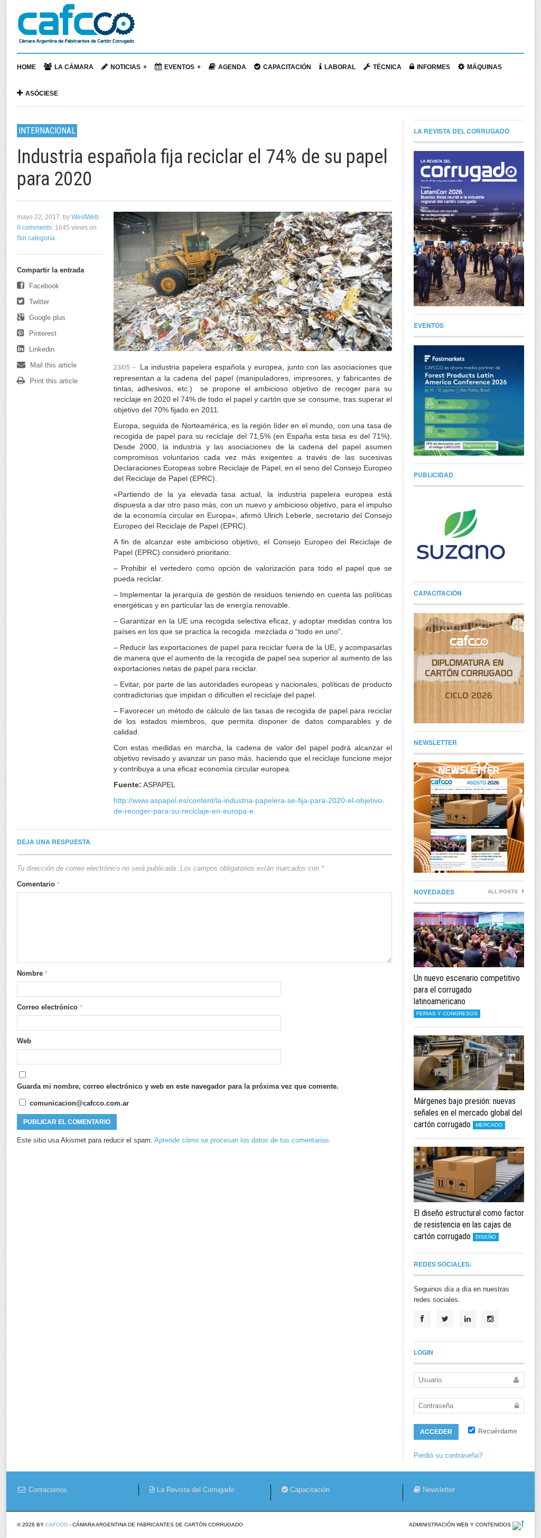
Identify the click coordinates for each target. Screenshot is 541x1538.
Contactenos (46, 1490)
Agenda (232, 67)
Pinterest (42, 333)
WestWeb (85, 217)
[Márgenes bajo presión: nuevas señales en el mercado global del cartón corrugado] (469, 1063)
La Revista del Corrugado (194, 1490)
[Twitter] (444, 1318)
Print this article (52, 381)
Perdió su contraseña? (448, 1455)
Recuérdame (497, 1431)
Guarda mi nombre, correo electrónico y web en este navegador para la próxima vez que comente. (178, 1086)
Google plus (46, 318)
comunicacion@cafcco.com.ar (78, 1103)
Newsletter (438, 1490)
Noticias (125, 67)
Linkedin (40, 349)
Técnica (387, 67)
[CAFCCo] (76, 29)
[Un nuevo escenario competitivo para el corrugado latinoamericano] (469, 939)
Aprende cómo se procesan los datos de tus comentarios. (242, 1140)
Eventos (179, 67)
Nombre (32, 973)
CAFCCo (56, 1524)
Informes (433, 67)
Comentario (38, 884)
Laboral (340, 67)
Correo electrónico (49, 1007)
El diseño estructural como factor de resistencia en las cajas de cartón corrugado (469, 1224)
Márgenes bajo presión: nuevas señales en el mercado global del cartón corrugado (468, 1112)
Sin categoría (36, 238)
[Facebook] (422, 1318)
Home (26, 67)
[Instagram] (490, 1318)
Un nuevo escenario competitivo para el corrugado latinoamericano (467, 989)
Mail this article (52, 365)
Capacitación (287, 67)
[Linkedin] (467, 1318)
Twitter (38, 302)
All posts (503, 891)
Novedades (434, 892)
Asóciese (41, 93)
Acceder (436, 1432)
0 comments (34, 227)
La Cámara (74, 67)
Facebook (43, 286)
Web (24, 1041)
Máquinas (484, 67)
